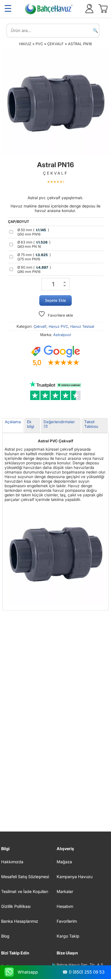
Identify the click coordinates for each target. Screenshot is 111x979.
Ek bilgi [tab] (30, 424)
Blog (5, 936)
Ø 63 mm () (33, 244)
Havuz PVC (58, 326)
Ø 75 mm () (34, 257)
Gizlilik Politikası (15, 906)
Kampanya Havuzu (74, 876)
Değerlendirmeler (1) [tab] (59, 424)
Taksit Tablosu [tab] (91, 424)
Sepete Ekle (55, 300)
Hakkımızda (12, 861)
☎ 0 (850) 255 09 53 (83, 972)
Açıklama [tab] (13, 421)
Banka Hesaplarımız (19, 921)
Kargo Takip (68, 936)
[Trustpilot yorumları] (55, 391)
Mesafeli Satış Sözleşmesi (25, 876)
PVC (39, 44)
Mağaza (64, 861)
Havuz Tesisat (82, 326)
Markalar (65, 891)
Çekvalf (55, 44)
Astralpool (62, 335)
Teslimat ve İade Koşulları (24, 891)
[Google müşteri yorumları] (55, 356)
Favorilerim (67, 921)
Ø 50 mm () (33, 232)
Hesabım (65, 906)
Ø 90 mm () (34, 269)
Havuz (25, 44)
